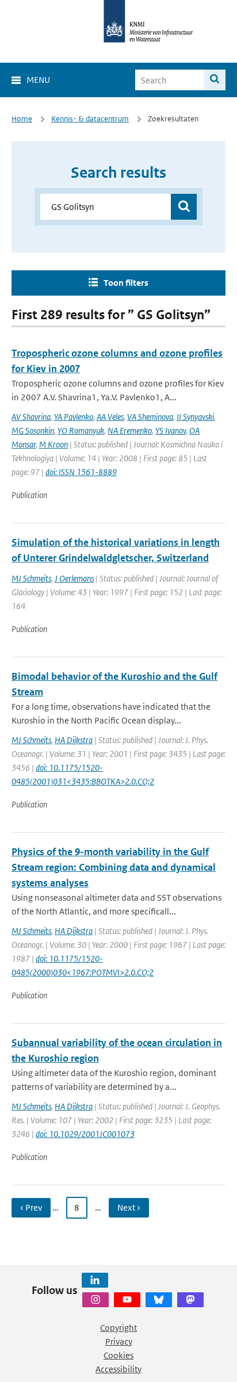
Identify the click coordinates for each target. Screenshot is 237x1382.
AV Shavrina (31, 416)
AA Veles (110, 416)
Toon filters (126, 282)
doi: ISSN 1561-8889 (81, 471)
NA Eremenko (130, 430)
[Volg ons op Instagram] (95, 1300)
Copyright (118, 1327)
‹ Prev (31, 1207)
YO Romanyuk (81, 430)
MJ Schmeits (31, 578)
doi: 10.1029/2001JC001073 (85, 1133)
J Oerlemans (74, 578)
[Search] (214, 80)
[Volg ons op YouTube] (127, 1300)
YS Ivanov (170, 430)
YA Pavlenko (73, 416)
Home (22, 119)
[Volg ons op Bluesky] (158, 1300)
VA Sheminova (150, 416)
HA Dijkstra (74, 739)
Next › (128, 1207)
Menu (38, 79)
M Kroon (53, 444)
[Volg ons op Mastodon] (190, 1300)
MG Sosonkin (33, 430)
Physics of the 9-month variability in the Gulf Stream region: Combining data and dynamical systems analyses (114, 867)
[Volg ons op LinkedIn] (94, 1280)
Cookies (118, 1355)
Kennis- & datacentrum (90, 119)
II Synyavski (195, 416)
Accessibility (118, 1369)
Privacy (118, 1341)
